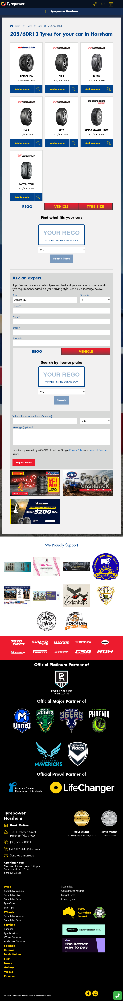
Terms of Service (98, 450)
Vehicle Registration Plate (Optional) (32, 416)
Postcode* (18, 338)
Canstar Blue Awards (72, 890)
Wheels (9, 912)
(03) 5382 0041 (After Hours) (24, 849)
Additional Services (14, 941)
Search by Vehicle (14, 891)
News (8, 963)
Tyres (7, 886)
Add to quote (22, 89)
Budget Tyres (68, 895)
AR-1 (61, 76)
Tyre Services (11, 933)
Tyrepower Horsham (64, 11)
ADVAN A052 (26, 183)
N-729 (96, 76)
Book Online (12, 954)
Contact (9, 950)
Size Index (67, 886)
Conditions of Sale (42, 995)
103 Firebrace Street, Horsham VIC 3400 (23, 834)
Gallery (9, 967)
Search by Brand (13, 899)
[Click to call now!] (95, 4)
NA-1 (26, 130)
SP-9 (61, 130)
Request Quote (24, 462)
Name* (16, 306)
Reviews (9, 976)
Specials (9, 945)
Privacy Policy (76, 450)
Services (9, 924)
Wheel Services (12, 937)
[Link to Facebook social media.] (88, 993)
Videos (8, 972)
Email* (16, 327)
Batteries (8, 929)
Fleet (7, 958)
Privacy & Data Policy (23, 995)
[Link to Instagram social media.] (95, 993)
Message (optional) (22, 427)
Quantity (84, 295)
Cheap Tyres (68, 899)
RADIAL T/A (26, 76)
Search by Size (12, 895)
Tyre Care (9, 903)
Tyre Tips (9, 907)
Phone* (16, 317)
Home (16, 26)
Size (14, 295)
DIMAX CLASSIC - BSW (97, 130)
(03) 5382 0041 (20, 842)
